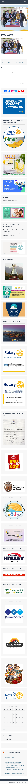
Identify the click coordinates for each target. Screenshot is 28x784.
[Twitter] (15, 91)
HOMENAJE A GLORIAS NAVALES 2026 (14, 773)
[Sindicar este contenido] (3, 752)
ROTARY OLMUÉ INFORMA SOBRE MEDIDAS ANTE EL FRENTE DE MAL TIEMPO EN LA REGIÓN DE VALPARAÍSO (14, 764)
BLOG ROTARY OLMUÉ (12, 752)
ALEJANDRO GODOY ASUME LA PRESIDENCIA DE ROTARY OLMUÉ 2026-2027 (14, 769)
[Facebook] (5, 91)
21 (16, 720)
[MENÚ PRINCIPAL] (3, 2)
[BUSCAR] (25, 2)
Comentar (22, 83)
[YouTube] (19, 91)
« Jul (4, 729)
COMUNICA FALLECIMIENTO (12, 760)
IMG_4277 (7, 34)
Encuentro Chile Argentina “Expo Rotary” (12, 61)
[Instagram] (12, 91)
